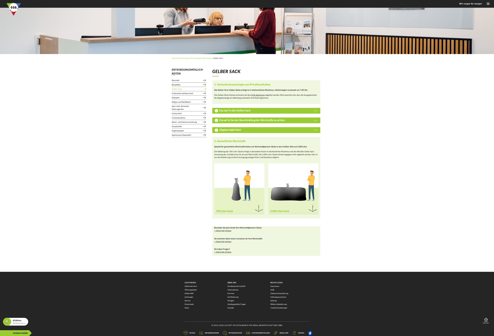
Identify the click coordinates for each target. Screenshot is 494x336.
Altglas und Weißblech (181, 102)
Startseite (176, 58)
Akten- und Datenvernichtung (184, 122)
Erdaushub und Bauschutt (182, 93)
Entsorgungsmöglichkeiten (201, 58)
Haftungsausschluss (278, 297)
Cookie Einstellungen (278, 308)
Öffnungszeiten (191, 290)
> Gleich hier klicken (222, 230)
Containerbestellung (261, 333)
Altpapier (176, 97)
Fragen (301, 333)
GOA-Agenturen (258, 95)
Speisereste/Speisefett (181, 135)
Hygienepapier (178, 130)
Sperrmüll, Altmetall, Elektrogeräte (180, 107)
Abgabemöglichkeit (230, 129)
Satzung (273, 300)
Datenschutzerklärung (279, 293)
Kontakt (230, 308)
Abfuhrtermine (191, 286)
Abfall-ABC (189, 293)
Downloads (189, 304)
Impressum (274, 286)
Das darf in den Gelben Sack (235, 110)
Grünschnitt (177, 113)
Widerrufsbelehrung (278, 304)
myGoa (192, 333)
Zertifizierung (232, 297)
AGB (272, 290)
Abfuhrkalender (212, 333)
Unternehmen (233, 290)
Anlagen (230, 300)
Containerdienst (179, 118)
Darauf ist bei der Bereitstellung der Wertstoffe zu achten (252, 120)
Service (187, 300)
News (187, 308)
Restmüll (175, 80)
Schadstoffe (177, 126)
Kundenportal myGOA (236, 286)
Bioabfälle (176, 85)
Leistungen (185, 58)
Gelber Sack (177, 89)
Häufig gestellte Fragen (236, 304)
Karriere (230, 293)
